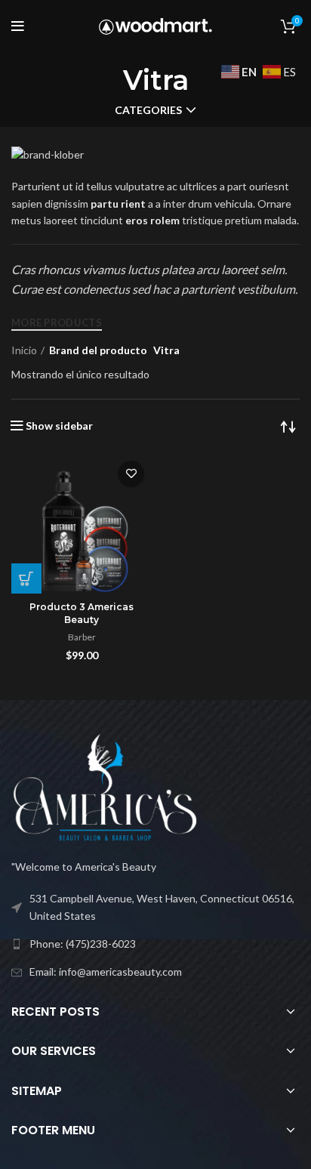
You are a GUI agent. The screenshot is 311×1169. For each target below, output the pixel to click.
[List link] (155, 944)
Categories (148, 110)
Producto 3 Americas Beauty (81, 613)
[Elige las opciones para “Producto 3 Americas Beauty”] (26, 578)
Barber (82, 637)
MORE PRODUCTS (56, 322)
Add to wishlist (131, 474)
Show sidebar (59, 426)
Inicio (24, 350)
